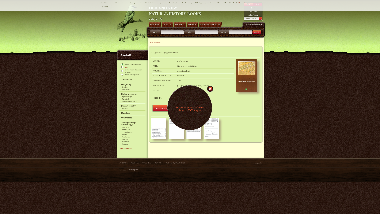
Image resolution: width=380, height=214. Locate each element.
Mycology (125, 113)
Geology (125, 87)
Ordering (146, 163)
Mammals (125, 142)
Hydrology (126, 89)
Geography (126, 84)
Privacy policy (258, 163)
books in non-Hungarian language (133, 71)
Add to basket (161, 108)
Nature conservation (129, 101)
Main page (123, 163)
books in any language (133, 64)
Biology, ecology (129, 94)
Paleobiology (126, 99)
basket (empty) (253, 15)
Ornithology (126, 118)
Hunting (125, 144)
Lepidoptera (128, 132)
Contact (158, 163)
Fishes (124, 134)
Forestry (125, 108)
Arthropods (126, 130)
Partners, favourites (175, 163)
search (256, 32)
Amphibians (126, 137)
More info (241, 3)
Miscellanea (126, 148)
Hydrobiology (127, 96)
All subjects (126, 80)
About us (135, 163)
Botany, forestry (128, 106)
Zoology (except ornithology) (128, 123)
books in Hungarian (132, 74)
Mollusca (125, 127)
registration (253, 11)
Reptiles (125, 139)
